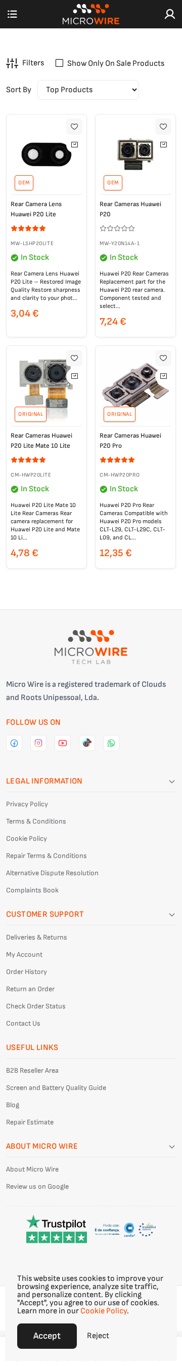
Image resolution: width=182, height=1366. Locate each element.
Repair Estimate (30, 1122)
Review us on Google (37, 1186)
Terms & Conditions (36, 821)
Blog (12, 1105)
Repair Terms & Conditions (46, 855)
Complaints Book (32, 890)
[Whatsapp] (111, 743)
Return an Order (30, 989)
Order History (26, 971)
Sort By (18, 90)
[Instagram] (38, 743)
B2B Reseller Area (32, 1070)
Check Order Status (36, 1006)
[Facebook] (14, 743)
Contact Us (23, 1023)
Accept (47, 1336)
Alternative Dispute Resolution (52, 873)
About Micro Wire (32, 1169)
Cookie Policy (26, 838)
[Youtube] (63, 743)
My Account (24, 954)
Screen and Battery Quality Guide (56, 1087)
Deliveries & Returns (36, 937)
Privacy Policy (27, 804)
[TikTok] (87, 743)
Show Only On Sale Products (115, 63)
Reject (98, 1336)
